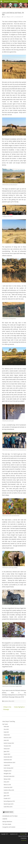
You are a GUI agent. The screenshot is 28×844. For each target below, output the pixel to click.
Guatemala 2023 (8, 759)
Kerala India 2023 (8, 757)
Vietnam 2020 (7, 779)
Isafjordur (4, 818)
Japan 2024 (6, 751)
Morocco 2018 (7, 784)
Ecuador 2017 (7, 798)
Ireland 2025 (7, 735)
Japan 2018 (6, 795)
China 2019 (6, 782)
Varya (4, 16)
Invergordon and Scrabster (8, 827)
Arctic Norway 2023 (8, 768)
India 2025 (6, 740)
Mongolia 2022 (7, 773)
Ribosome (22, 834)
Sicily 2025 (6, 732)
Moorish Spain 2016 (8, 804)
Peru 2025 (6, 729)
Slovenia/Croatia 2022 (9, 776)
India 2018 (6, 793)
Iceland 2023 (7, 765)
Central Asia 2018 (8, 787)
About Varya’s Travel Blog (8, 721)
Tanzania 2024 (7, 746)
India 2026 (6, 726)
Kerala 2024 (6, 748)
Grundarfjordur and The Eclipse (9, 816)
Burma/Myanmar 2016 (9, 801)
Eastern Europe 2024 (9, 743)
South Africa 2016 (8, 806)
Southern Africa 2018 (9, 701)
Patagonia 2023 (7, 770)
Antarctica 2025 (7, 737)
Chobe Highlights (19, 707)
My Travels (5, 724)
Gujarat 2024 (7, 754)
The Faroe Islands (6, 824)
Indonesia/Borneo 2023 (9, 762)
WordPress (23, 840)
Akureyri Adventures (7, 821)
